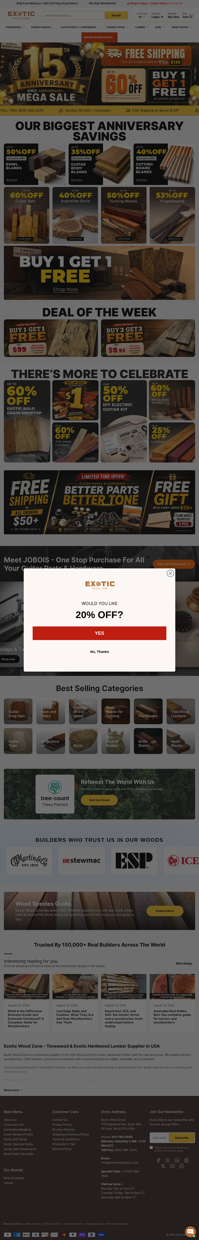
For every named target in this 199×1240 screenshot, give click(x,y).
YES (99, 633)
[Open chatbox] (190, 1231)
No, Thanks (99, 652)
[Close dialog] (170, 573)
